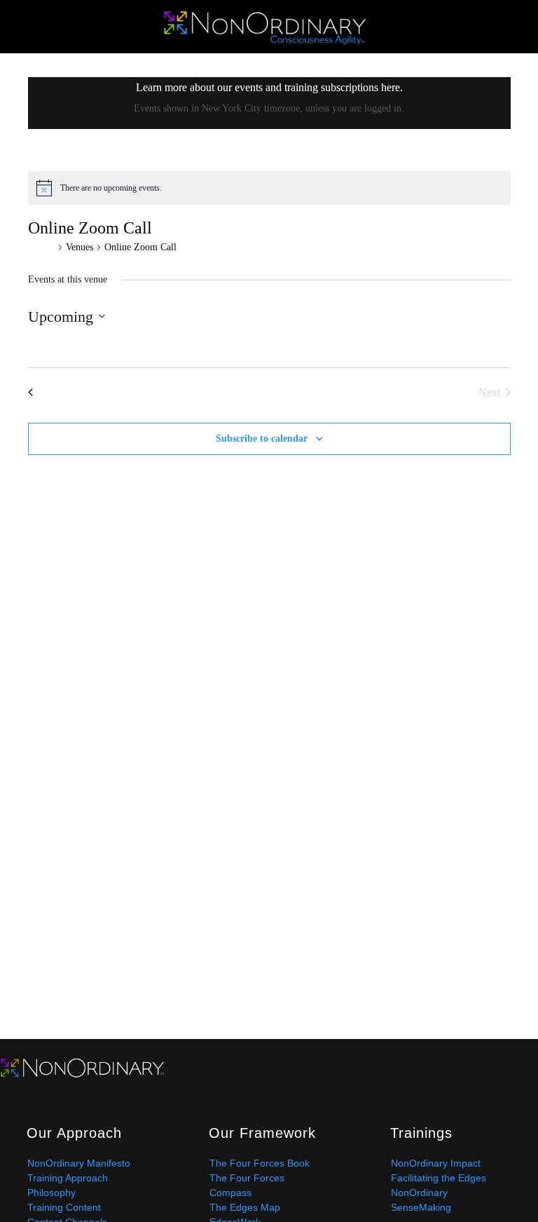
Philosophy (51, 1192)
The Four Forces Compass (246, 1185)
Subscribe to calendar (262, 438)
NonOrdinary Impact (436, 1163)
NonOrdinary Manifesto (78, 1163)
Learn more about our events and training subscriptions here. (269, 87)
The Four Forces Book (259, 1163)
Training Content (64, 1207)
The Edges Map (244, 1207)
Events (41, 247)
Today (269, 390)
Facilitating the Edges (438, 1177)
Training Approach (67, 1177)
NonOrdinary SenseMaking (421, 1200)
